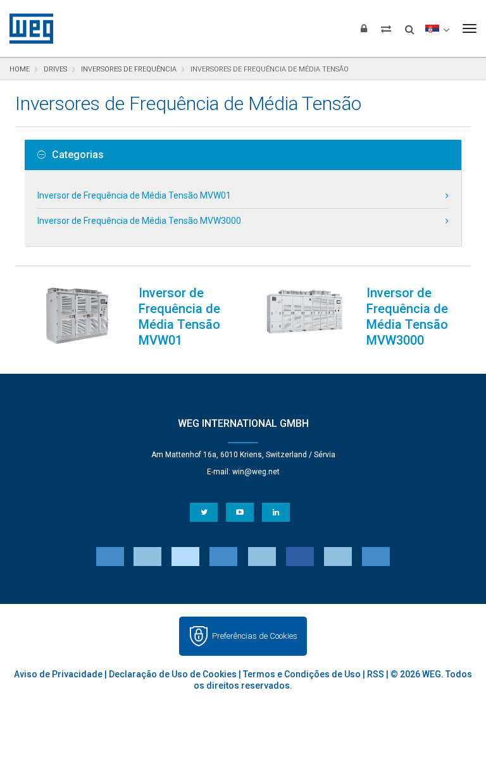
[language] (437, 28)
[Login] (363, 28)
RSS (375, 674)
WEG (27, 28)
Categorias (78, 155)
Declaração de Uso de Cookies (173, 674)
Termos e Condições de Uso (302, 674)
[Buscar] (410, 25)
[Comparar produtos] (386, 28)
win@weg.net (256, 471)
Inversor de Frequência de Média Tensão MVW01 (134, 195)
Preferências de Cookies (254, 636)
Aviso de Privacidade (58, 674)
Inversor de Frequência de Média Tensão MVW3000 (139, 221)
